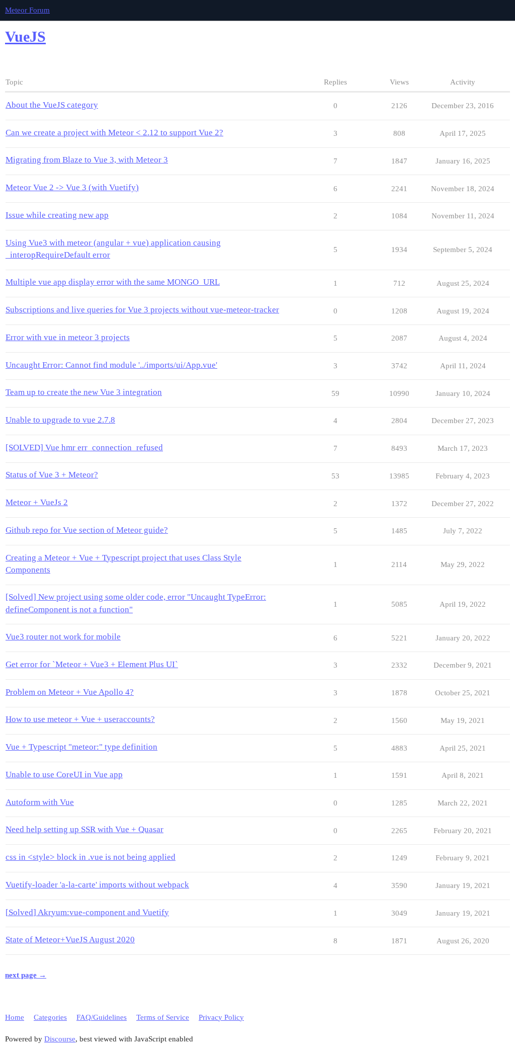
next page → (25, 975)
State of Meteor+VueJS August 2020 (70, 939)
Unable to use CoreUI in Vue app (64, 774)
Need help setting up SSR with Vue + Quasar (84, 829)
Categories (50, 1017)
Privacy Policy (221, 1017)
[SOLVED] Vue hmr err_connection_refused (84, 447)
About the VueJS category (52, 105)
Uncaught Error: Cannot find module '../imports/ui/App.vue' (111, 365)
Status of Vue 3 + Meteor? (52, 474)
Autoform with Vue (40, 802)
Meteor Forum (27, 10)
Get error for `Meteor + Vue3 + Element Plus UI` (92, 664)
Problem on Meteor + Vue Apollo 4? (70, 692)
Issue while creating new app (57, 215)
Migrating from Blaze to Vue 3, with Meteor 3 (87, 160)
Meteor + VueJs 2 (37, 502)
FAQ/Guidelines (101, 1017)
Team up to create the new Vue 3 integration (84, 392)
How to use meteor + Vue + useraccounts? (80, 719)
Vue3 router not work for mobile (63, 636)
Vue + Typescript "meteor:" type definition (81, 747)
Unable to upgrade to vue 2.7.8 (60, 420)
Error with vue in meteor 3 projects (68, 337)
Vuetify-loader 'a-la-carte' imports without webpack (97, 884)
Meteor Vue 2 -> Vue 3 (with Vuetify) (72, 187)
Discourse (59, 1039)
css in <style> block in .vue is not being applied (91, 857)
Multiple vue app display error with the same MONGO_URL (113, 282)
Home (14, 1017)
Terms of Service (162, 1017)
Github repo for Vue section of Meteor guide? (87, 530)
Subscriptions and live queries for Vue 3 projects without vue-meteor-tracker (142, 309)
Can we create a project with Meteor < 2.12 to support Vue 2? (114, 132)
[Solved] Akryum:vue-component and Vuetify (87, 912)
